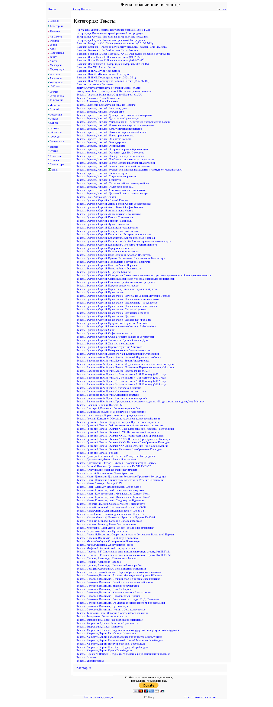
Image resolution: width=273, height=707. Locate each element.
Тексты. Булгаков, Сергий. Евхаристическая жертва (107, 227)
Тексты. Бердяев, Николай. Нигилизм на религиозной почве (112, 132)
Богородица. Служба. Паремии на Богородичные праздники (112, 36)
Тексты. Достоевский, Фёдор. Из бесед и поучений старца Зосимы (116, 462)
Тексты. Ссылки (86, 657)
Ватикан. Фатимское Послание (95, 84)
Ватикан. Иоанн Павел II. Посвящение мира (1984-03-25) (110, 60)
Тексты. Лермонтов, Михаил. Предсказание (103, 531)
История (54, 74)
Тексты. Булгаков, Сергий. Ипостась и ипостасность (108, 251)
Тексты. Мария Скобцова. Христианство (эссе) (105, 544)
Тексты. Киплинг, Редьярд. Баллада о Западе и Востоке (109, 520)
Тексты (53, 146)
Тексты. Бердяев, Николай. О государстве (101, 142)
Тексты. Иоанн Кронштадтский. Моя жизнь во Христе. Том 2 (113, 497)
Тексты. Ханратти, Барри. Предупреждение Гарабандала (111, 643)
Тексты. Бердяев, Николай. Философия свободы (105, 186)
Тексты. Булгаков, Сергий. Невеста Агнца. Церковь (107, 265)
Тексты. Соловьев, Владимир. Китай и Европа (104, 589)
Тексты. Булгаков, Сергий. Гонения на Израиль (104, 220)
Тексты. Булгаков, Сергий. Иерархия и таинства (105, 248)
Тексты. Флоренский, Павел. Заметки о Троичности (107, 623)
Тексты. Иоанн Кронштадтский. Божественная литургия (110, 490)
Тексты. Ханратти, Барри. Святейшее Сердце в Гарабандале (113, 647)
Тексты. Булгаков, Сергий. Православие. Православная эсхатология (117, 306)
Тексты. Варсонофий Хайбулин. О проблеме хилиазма (109, 387)
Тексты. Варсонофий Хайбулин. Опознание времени (108, 394)
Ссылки (54, 160)
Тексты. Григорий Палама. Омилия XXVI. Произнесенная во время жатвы (120, 435)
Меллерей (56, 65)
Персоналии (56, 141)
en (224, 9)
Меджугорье (57, 69)
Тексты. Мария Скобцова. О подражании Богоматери (108, 541)
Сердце (53, 118)
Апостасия (55, 78)
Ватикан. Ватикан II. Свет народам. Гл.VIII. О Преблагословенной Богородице (123, 53)
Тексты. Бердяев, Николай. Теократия (99, 179)
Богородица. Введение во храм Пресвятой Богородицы (110, 33)
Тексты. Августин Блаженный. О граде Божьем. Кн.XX (109, 94)
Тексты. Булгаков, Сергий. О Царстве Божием (104, 271)
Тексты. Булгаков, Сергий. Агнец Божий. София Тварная (110, 207)
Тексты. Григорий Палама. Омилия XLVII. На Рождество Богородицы (118, 432)
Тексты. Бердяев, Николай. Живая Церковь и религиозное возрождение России (123, 121)
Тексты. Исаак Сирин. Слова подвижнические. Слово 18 (110, 510)
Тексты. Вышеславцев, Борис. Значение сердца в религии (111, 415)
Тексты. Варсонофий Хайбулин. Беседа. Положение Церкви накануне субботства (125, 367)
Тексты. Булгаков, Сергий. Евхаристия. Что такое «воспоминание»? (117, 244)
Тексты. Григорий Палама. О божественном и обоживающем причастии (120, 425)
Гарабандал (57, 52)
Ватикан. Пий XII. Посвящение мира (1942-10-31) (106, 77)
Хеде (53, 48)
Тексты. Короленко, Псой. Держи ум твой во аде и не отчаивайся (115, 527)
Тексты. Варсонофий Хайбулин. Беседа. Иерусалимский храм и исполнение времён (126, 364)
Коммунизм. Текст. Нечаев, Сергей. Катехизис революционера (114, 91)
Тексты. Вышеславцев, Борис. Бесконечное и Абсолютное (111, 411)
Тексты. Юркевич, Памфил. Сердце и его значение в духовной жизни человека (123, 653)
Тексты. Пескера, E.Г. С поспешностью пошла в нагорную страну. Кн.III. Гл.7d (124, 555)
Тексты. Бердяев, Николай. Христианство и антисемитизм (111, 190)
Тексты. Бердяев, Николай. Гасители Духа (102, 108)
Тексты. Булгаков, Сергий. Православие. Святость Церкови (112, 309)
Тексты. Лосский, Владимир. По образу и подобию (107, 537)
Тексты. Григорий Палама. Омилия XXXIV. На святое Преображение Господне (123, 439)
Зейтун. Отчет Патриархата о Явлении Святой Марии (109, 87)
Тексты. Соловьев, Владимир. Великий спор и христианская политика (118, 578)
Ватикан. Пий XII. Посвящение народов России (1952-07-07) (113, 80)
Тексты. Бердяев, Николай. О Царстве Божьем (104, 138)
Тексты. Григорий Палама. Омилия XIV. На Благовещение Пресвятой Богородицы (125, 428)
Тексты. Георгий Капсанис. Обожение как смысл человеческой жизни (118, 418)
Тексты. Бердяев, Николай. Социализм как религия (106, 176)
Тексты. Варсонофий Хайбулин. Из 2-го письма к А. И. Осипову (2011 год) (121, 377)
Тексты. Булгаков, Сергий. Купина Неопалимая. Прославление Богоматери (121, 258)
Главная (54, 20)
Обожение (55, 114)
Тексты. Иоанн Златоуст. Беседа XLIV (99, 483)
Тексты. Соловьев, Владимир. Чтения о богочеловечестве (111, 609)
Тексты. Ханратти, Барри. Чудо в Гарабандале (104, 650)
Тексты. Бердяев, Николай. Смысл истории (102, 173)
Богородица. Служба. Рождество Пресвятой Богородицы (111, 40)
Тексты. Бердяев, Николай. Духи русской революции (108, 118)
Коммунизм (56, 82)
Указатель (55, 156)
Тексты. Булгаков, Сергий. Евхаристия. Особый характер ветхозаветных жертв (124, 241)
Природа (54, 136)
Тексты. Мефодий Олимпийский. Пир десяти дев (106, 548)
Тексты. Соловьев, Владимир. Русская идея (102, 606)
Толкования (56, 99)
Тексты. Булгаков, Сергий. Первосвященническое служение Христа (117, 289)
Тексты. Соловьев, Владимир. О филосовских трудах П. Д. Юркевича (118, 599)
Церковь (54, 128)
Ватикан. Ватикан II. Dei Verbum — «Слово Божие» (107, 50)
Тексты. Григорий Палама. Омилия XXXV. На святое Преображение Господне (123, 442)
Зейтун (54, 56)
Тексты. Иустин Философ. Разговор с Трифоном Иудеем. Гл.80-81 (116, 517)
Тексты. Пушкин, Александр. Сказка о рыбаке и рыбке (109, 565)
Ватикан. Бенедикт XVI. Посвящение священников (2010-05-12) (115, 43)
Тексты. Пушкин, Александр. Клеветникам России (106, 558)
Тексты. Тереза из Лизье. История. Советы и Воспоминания (112, 612)
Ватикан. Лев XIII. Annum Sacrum (96, 67)
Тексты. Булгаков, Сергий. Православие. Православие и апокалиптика (118, 299)
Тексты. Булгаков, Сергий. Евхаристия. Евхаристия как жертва (114, 234)
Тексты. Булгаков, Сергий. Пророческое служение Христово (112, 323)
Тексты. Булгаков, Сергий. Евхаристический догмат (107, 231)
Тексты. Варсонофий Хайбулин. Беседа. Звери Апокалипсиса (113, 360)
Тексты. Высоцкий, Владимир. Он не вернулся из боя (108, 408)
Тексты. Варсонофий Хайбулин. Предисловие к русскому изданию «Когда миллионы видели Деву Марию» (141, 401)
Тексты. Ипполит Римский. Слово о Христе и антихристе (111, 503)
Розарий (54, 109)
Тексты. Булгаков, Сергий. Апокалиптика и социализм (109, 213)
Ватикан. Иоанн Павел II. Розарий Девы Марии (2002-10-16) (113, 63)
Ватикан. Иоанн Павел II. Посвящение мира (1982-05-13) (110, 57)
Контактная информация (98, 697)
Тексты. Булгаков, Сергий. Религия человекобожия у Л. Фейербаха (116, 326)
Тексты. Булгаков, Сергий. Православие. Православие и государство (117, 302)
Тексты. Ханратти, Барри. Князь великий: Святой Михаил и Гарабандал (120, 640)
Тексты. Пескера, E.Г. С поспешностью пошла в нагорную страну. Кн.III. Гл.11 (124, 551)
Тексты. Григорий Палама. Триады (97, 452)
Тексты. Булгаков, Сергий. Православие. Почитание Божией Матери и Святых (123, 295)
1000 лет (54, 86)
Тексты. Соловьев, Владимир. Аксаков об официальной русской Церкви (119, 575)
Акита (53, 60)
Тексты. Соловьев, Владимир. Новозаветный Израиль (108, 595)
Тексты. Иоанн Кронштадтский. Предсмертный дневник (110, 500)
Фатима (54, 40)
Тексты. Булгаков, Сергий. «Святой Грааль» (103, 200)
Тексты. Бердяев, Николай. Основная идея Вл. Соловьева (110, 152)
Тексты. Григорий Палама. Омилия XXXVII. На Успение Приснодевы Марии (122, 445)
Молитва (54, 105)
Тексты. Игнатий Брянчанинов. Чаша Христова (105, 473)
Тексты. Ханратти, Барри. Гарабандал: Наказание (106, 633)
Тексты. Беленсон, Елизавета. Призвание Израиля (106, 104)
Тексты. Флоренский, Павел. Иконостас (100, 626)
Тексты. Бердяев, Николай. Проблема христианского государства (115, 159)
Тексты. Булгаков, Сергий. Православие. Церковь (106, 316)
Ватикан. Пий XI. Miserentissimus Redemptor (103, 74)
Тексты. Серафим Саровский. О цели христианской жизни (111, 568)
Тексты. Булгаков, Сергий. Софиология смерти (104, 333)
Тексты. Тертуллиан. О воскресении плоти (102, 616)
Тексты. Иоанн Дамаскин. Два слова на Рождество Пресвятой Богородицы (121, 476)
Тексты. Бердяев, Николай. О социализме (101, 145)
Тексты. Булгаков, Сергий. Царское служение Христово (109, 346)
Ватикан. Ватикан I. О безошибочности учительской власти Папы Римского (122, 46)
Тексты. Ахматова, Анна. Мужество (98, 98)
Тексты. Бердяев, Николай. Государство (100, 111)
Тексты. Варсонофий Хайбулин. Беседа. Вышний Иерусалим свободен (119, 357)
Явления (55, 31)
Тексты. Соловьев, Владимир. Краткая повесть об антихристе (114, 592)
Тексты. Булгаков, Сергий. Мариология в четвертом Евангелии (114, 261)
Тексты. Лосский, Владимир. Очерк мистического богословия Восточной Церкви (125, 534)
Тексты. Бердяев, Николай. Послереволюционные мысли (110, 156)
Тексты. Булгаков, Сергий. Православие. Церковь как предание (114, 319)
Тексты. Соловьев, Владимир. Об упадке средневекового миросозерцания (121, 602)
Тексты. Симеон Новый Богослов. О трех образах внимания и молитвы (119, 572)
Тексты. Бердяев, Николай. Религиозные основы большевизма (113, 166)
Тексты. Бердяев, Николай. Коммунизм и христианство (109, 128)
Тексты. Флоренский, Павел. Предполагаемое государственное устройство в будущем (128, 630)
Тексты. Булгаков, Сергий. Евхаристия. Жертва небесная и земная (116, 237)
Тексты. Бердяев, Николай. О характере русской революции (112, 149)
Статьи (53, 150)
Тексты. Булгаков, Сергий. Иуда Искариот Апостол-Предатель (114, 254)
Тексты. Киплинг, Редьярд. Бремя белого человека (106, 524)
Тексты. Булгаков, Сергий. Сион (96, 329)
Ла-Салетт (56, 36)
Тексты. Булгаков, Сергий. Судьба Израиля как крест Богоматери (115, 336)
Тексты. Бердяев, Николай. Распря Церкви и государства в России (116, 162)
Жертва (53, 122)
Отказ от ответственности (200, 697)
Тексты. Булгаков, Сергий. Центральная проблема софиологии (114, 350)
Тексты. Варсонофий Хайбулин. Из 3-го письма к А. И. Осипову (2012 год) (121, 381)
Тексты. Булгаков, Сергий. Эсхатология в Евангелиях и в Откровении (118, 353)
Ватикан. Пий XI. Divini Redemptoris (98, 70)
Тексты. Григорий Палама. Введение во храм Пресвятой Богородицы (118, 422)
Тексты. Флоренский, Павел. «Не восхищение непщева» (110, 619)
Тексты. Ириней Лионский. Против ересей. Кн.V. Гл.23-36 (111, 507)
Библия (53, 91)
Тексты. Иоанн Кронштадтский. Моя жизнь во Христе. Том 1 (113, 493)
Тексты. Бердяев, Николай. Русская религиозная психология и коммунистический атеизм (129, 169)
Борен (53, 44)
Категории (56, 25)
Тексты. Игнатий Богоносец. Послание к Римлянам (107, 469)
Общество (55, 132)
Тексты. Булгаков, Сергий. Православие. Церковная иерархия (113, 312)
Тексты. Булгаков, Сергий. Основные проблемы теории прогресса (116, 282)
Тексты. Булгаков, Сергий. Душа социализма (103, 224)
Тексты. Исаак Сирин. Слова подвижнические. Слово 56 (110, 514)
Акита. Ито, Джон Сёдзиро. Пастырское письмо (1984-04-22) (113, 29)
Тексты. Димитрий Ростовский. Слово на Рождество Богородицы (116, 456)
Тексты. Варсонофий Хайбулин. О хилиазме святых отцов (111, 391)
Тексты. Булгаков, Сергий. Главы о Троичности (105, 217)
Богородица (56, 95)
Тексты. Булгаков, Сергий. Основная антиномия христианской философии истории (126, 278)
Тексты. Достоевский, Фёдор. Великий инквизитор (107, 459)
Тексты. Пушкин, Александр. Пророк (99, 561)
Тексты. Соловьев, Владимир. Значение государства (108, 585)
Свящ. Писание (82, 9)
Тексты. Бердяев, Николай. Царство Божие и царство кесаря (112, 193)
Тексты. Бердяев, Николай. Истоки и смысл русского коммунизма (115, 125)
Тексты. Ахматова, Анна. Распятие (97, 101)
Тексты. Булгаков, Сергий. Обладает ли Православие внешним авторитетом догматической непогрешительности (144, 275)
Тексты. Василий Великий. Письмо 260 (100, 404)
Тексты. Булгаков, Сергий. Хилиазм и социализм (105, 343)
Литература (57, 164)
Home (52, 9)
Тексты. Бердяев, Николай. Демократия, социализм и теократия (114, 115)
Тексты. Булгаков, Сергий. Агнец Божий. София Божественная (114, 203)
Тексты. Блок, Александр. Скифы (96, 196)
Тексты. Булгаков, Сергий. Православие (100, 292)
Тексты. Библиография (90, 660)
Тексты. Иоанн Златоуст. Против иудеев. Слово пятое (109, 486)
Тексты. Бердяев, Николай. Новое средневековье (105, 135)
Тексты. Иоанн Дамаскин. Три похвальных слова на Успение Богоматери (120, 479)
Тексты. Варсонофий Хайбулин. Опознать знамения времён (112, 398)
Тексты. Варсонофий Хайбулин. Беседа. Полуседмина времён (113, 370)
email (55, 169)
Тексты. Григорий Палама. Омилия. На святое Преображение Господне (119, 449)
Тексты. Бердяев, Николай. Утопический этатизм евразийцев (113, 183)
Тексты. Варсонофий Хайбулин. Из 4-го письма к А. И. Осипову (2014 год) (121, 384)
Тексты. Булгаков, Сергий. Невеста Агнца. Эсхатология (109, 268)
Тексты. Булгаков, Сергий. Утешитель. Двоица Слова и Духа (112, 340)
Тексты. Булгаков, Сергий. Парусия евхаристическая (108, 285)
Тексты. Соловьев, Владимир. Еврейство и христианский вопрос (115, 582)
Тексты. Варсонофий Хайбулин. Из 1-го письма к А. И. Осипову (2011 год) (121, 374)
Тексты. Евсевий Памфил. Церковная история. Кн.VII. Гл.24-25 (114, 466)
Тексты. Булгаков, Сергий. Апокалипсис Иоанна (105, 210)
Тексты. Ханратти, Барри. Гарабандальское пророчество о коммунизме (119, 636)
